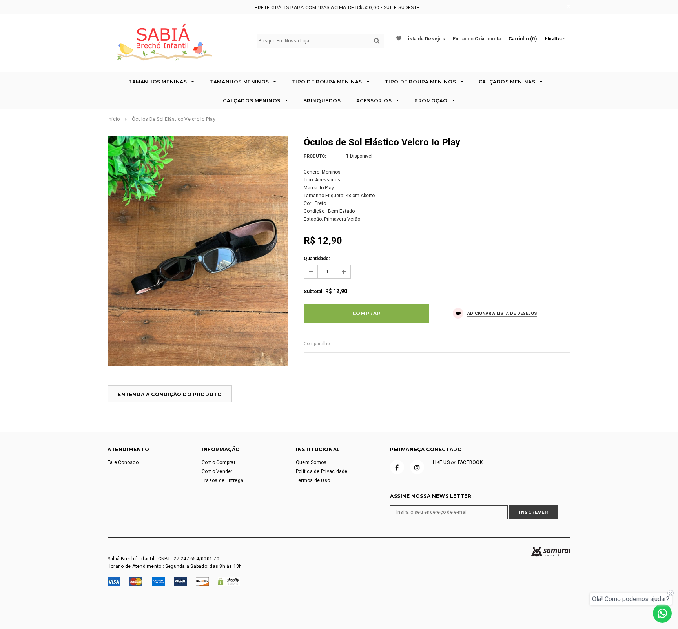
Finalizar (554, 39)
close (568, 6)
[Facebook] (397, 467)
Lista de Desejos (425, 39)
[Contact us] (662, 613)
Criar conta (488, 39)
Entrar (460, 39)
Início (114, 119)
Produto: (315, 156)
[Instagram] (417, 467)
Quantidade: (317, 258)
